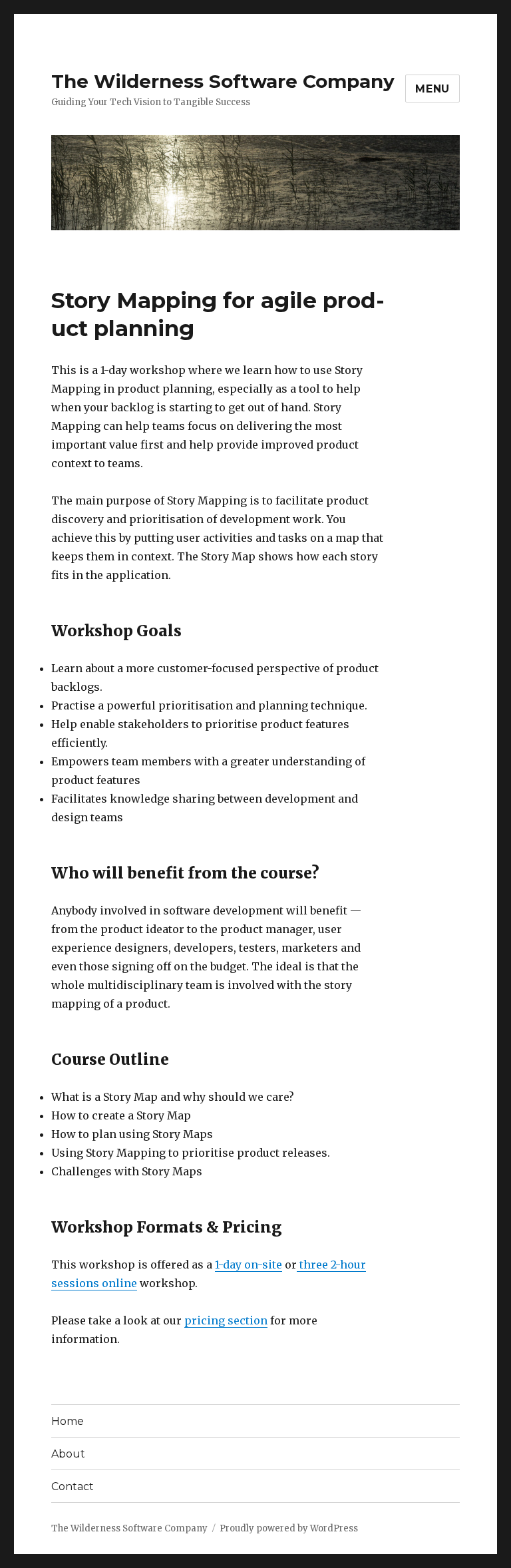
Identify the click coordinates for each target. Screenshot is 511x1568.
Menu (432, 89)
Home (67, 1421)
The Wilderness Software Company (223, 81)
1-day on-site (248, 1264)
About (68, 1454)
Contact (72, 1486)
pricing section (225, 1320)
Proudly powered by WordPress (289, 1528)
